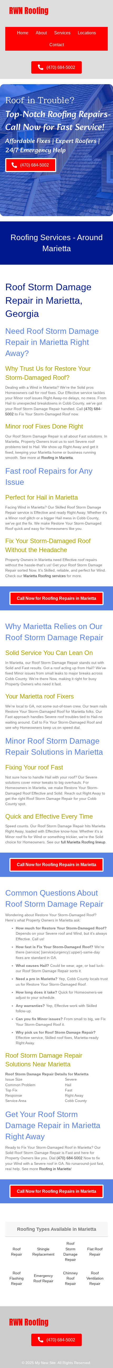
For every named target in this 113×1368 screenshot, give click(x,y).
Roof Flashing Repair (16, 1278)
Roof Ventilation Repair (95, 1278)
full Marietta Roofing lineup (83, 842)
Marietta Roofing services (44, 576)
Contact (56, 44)
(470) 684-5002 (69, 1158)
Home (22, 33)
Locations (87, 33)
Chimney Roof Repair (70, 1278)
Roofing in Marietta (57, 457)
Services (62, 33)
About (41, 33)
